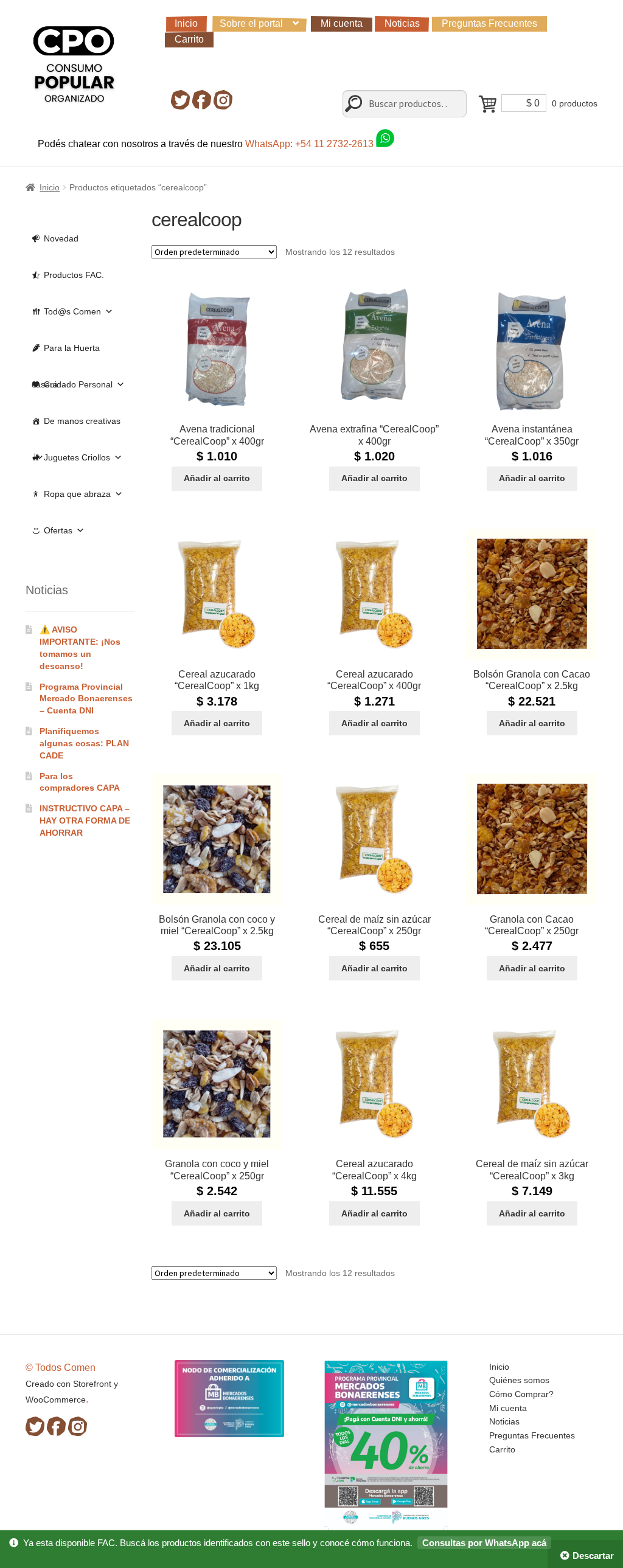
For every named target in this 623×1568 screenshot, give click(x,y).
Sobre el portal (251, 23)
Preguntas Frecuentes (489, 23)
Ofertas (58, 530)
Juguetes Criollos (77, 457)
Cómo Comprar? (521, 1394)
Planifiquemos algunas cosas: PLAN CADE (84, 743)
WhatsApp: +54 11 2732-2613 (310, 144)
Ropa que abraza (77, 494)
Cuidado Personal (78, 384)
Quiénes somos (519, 1380)
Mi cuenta (342, 23)
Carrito (189, 39)
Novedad (61, 238)
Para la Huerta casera (66, 354)
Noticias (402, 23)
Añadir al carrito (217, 478)
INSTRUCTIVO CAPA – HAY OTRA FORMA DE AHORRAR (85, 820)
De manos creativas (82, 421)
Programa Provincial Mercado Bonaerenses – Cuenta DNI (86, 699)
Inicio (186, 23)
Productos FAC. (74, 275)
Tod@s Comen (72, 311)
